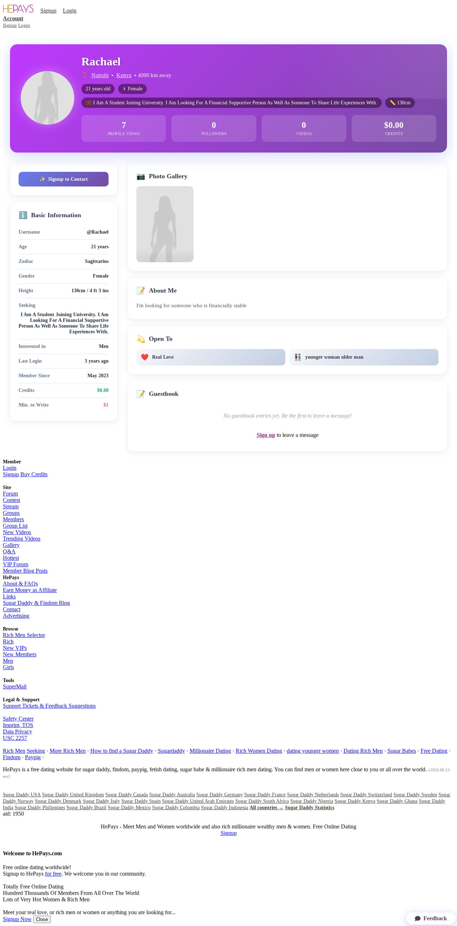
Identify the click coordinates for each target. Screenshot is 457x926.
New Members (19, 654)
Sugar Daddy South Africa (262, 801)
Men (8, 661)
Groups (11, 513)
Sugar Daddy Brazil (86, 807)
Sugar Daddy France (265, 794)
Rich (8, 641)
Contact (11, 609)
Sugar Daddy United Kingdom (73, 794)
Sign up (266, 435)
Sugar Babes (401, 751)
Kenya (123, 75)
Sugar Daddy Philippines (40, 807)
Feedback (435, 918)
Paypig (33, 757)
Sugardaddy (171, 751)
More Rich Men (68, 751)
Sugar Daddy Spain (141, 801)
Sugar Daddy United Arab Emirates (198, 801)
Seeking (36, 751)
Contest (11, 500)
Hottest (11, 558)
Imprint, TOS (18, 725)
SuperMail (14, 686)
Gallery (11, 545)
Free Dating (434, 751)
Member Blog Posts (25, 571)
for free (53, 874)
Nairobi (100, 75)
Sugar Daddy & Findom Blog (36, 603)
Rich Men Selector (24, 635)
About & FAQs (20, 584)
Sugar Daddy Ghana (397, 801)
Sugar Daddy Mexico (129, 807)
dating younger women (313, 751)
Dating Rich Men (363, 751)
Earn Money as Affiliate (30, 590)
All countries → (266, 807)
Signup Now (17, 919)
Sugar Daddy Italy (101, 801)
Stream (11, 506)
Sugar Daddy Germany (219, 794)
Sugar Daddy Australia (172, 794)
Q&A (9, 551)
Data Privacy (17, 731)
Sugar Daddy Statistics (309, 807)
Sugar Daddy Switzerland (366, 794)
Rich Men (14, 751)
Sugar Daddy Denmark (58, 801)
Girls (8, 667)
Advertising (16, 616)
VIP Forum (15, 564)
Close (42, 919)
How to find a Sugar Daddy (121, 751)
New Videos (17, 532)
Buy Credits (33, 474)
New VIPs (15, 648)
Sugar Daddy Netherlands (313, 794)
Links (9, 596)
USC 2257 (15, 738)
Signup (48, 11)
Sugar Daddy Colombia (176, 807)
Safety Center (18, 719)
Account (13, 18)
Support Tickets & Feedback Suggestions (49, 706)
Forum (10, 494)
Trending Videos (21, 539)
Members (13, 519)
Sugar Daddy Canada (126, 794)
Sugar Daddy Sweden (415, 794)
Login (69, 11)
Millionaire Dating (210, 751)
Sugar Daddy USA (22, 794)
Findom (11, 757)
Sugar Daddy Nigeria (311, 801)
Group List (15, 526)
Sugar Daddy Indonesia (224, 807)
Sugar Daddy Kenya (355, 801)
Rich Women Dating (259, 751)
